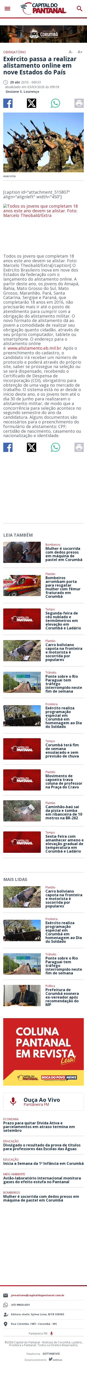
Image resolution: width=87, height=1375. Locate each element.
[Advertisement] (43, 486)
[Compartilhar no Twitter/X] (31, 103)
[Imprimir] (79, 103)
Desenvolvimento (36, 1359)
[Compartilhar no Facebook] (8, 103)
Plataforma (33, 1353)
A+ (80, 52)
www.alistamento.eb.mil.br (34, 348)
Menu (8, 9)
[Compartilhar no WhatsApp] (55, 103)
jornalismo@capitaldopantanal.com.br (37, 1295)
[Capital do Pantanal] (43, 8)
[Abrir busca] (79, 9)
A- (71, 52)
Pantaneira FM (38, 1333)
